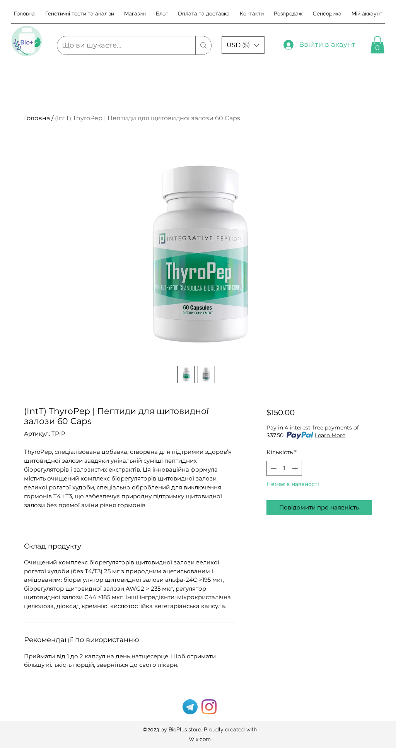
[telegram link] (190, 706)
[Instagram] (209, 706)
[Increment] (295, 468)
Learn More (330, 435)
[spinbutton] (284, 468)
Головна (37, 118)
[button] (243, 45)
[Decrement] (273, 468)
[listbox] (243, 45)
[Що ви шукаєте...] (203, 45)
